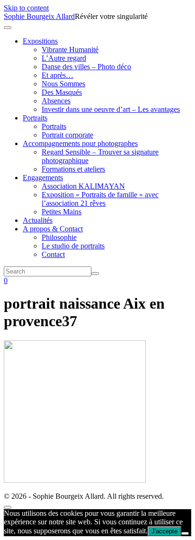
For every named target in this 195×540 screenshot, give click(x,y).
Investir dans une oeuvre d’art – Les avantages (111, 109)
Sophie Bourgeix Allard (39, 16)
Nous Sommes (63, 84)
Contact (53, 254)
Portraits (35, 118)
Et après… (57, 75)
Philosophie (59, 237)
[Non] (185, 533)
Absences (56, 101)
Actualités (38, 220)
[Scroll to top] (7, 507)
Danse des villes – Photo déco (86, 67)
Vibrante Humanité (70, 50)
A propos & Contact (53, 229)
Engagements (43, 178)
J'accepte (164, 531)
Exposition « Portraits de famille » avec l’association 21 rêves (100, 199)
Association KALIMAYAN (83, 186)
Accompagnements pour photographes (80, 143)
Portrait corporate (67, 135)
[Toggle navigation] (7, 27)
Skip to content (26, 8)
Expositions (40, 41)
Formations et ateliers (73, 169)
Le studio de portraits (73, 246)
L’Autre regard (64, 58)
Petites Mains (61, 212)
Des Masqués (62, 92)
